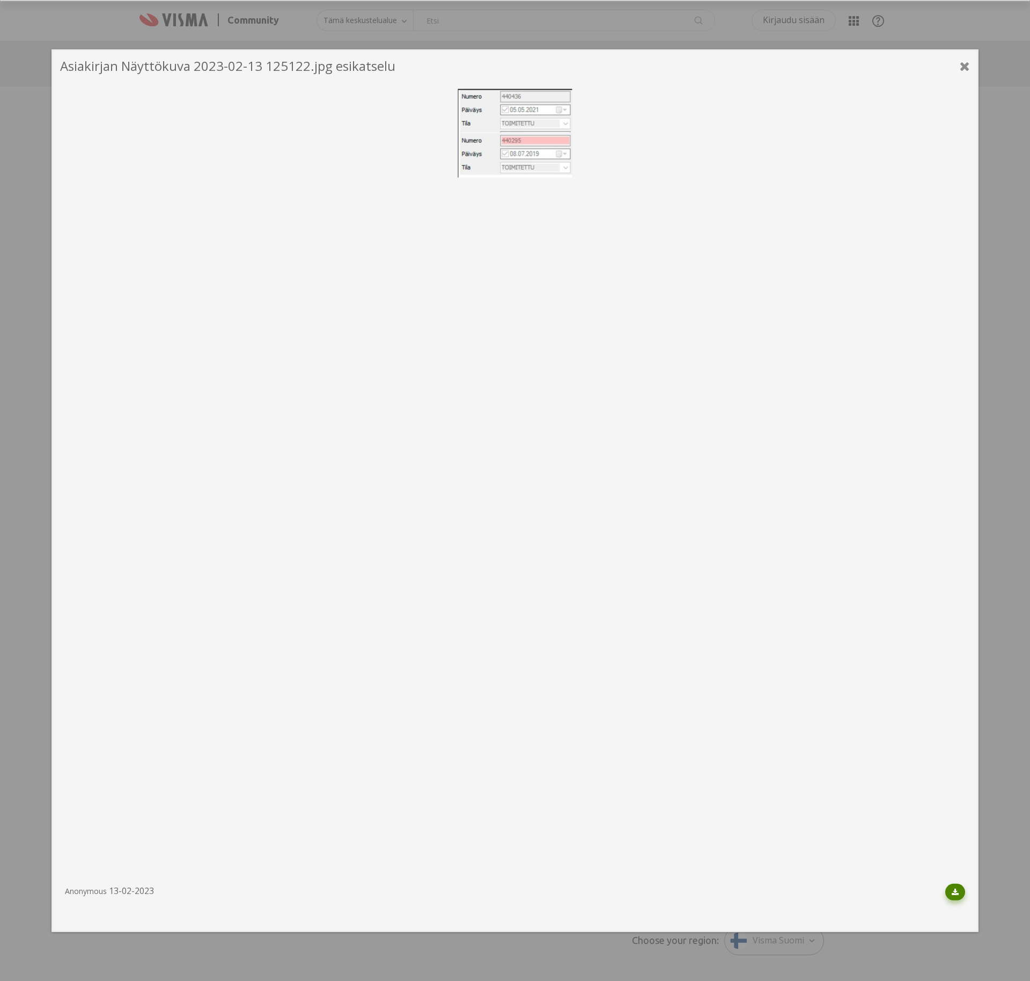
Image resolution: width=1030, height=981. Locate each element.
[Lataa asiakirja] (955, 892)
